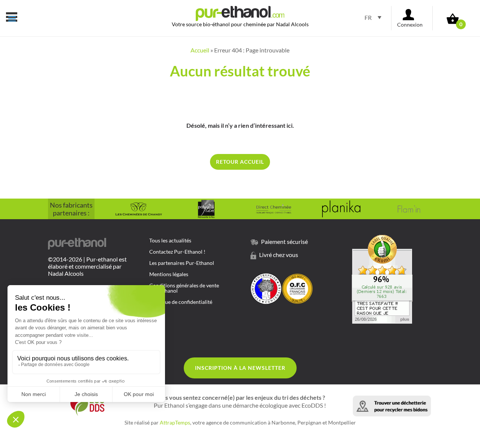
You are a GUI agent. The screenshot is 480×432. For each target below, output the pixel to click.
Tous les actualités (170, 241)
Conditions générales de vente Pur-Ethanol (184, 288)
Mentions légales (168, 274)
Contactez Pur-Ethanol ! (177, 252)
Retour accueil (240, 161)
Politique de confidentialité (180, 302)
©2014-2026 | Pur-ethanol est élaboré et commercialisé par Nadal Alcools (87, 266)
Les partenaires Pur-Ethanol (181, 263)
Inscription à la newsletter (240, 368)
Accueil (199, 50)
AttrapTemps (175, 422)
